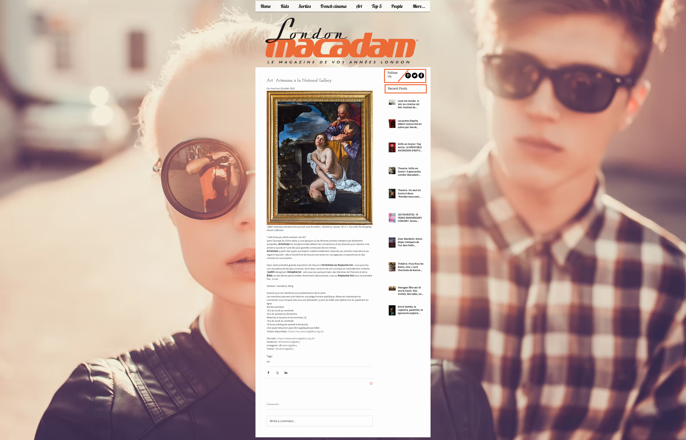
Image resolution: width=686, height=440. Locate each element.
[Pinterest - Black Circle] (408, 75)
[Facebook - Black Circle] (421, 75)
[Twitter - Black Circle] (414, 75)
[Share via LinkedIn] (286, 372)
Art (268, 361)
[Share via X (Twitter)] (277, 372)
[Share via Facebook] (268, 372)
